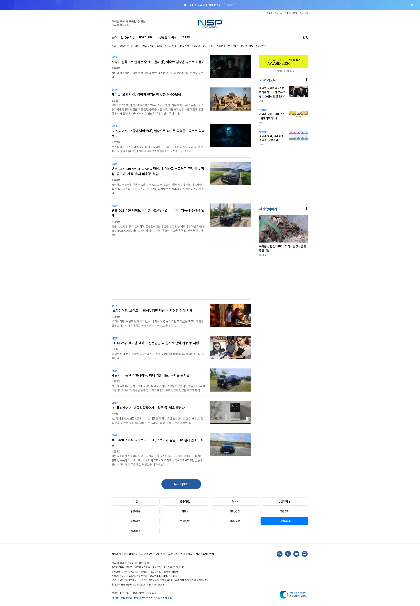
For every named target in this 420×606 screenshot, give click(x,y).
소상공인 (162, 37)
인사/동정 (235, 521)
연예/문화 (185, 521)
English (278, 13)
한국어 (270, 13)
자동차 (185, 511)
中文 (295, 13)
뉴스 (114, 37)
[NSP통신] (210, 24)
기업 (135, 501)
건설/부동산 (284, 501)
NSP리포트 (146, 37)
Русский (304, 13)
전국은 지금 (128, 37)
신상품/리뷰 (284, 521)
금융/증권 (185, 501)
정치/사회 (135, 521)
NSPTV (185, 37)
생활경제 (284, 511)
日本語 (287, 13)
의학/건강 (235, 511)
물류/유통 (135, 511)
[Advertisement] (325, 89)
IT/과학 (235, 501)
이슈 (174, 37)
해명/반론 (135, 531)
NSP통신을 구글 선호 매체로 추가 (202, 5)
